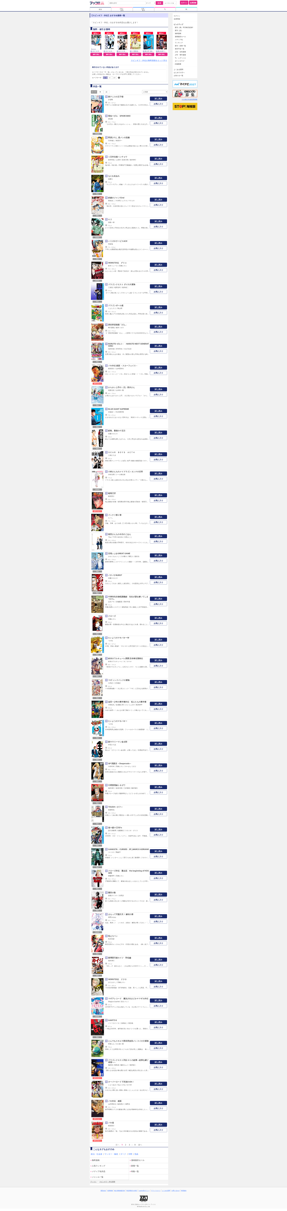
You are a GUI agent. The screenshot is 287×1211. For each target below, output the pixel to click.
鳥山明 (119, 308)
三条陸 (110, 287)
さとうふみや (130, 705)
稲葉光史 (111, 390)
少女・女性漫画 (180, 52)
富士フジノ (125, 1001)
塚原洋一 (119, 140)
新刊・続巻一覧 (180, 46)
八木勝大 (124, 556)
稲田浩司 (117, 287)
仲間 (130, 1154)
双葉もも (111, 1044)
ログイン (184, 3)
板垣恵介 (111, 368)
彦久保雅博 (112, 830)
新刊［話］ (179, 30)
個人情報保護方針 (119, 1190)
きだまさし (112, 982)
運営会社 (103, 1190)
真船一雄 (111, 222)
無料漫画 (96, 1160)
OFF (114, 77)
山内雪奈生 (120, 368)
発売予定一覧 (179, 49)
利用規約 (183, 1190)
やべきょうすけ (130, 766)
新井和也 (111, 160)
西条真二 (111, 200)
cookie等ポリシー (144, 1190)
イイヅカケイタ (113, 1023)
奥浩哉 (130, 1023)
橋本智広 (134, 788)
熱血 (136, 1154)
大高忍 (110, 683)
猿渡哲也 (111, 810)
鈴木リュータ (113, 266)
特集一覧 (135, 1171)
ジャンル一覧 (97, 1177)
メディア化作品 (98, 1171)
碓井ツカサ (120, 327)
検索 (159, 3)
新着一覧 (135, 1166)
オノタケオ (128, 661)
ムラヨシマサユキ (128, 200)
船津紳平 (139, 705)
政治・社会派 (97, 1154)
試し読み (158, 98)
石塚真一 (111, 412)
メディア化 (179, 40)
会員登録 (193, 3)
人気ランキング (98, 1166)
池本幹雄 (111, 349)
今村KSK (111, 766)
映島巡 (116, 1065)
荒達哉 (110, 244)
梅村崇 (110, 1065)
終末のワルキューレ (115, 661)
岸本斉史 (119, 349)
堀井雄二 (125, 287)
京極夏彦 (119, 602)
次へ (140, 1145)
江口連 (118, 1044)
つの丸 (110, 641)
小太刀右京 (128, 349)
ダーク (123, 1154)
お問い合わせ (176, 1190)
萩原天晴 (125, 160)
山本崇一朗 (120, 390)
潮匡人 (130, 556)
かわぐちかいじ (113, 556)
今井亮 (118, 200)
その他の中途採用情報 (189, 99)
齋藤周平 (111, 876)
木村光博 (111, 474)
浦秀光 (127, 1104)
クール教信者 (120, 474)
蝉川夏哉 (111, 327)
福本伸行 (133, 160)
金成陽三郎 (120, 705)
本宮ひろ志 (112, 745)
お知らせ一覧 (178, 75)
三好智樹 (127, 788)
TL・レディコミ (180, 58)
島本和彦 (111, 939)
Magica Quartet (114, 1001)
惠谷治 (137, 556)
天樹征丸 (111, 705)
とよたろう (112, 308)
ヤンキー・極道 (111, 1154)
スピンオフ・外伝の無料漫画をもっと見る (149, 60)
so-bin (129, 1085)
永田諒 (121, 895)
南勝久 (110, 179)
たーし (110, 518)
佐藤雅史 (120, 830)
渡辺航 (110, 119)
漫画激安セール (138, 1160)
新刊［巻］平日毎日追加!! (184, 27)
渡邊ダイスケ (113, 895)
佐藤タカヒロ (113, 434)
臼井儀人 (111, 140)
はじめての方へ (179, 72)
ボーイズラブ (179, 61)
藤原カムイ (124, 1065)
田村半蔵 (127, 602)
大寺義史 (117, 683)
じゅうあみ (112, 1085)
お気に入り (158, 104)
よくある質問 (178, 69)
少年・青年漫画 (180, 55)
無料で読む (96, 54)
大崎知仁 (124, 1023)
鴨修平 (118, 852)
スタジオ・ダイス (131, 830)
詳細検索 (178, 64)
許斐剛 (110, 99)
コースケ (111, 852)
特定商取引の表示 (131, 1190)
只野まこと (128, 537)
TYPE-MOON (118, 537)
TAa (109, 537)
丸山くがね (121, 1085)
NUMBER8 (120, 412)
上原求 (118, 160)
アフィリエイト (156, 1190)
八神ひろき (112, 455)
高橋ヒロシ (123, 266)
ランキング (179, 43)
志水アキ (111, 602)
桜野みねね (112, 917)
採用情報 (110, 1190)
